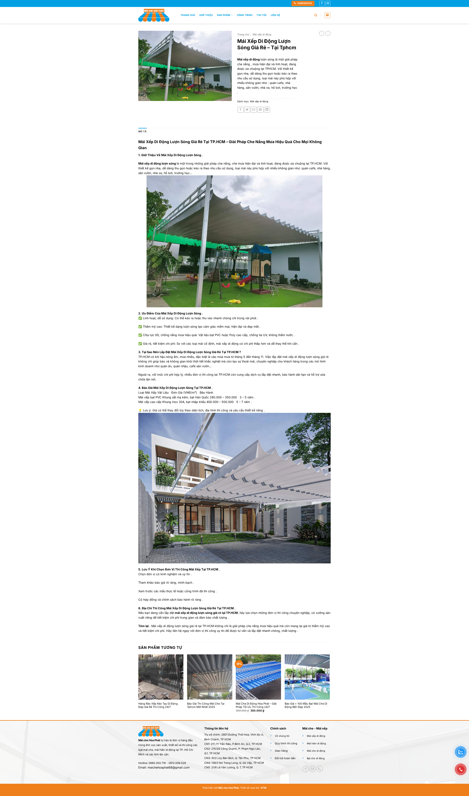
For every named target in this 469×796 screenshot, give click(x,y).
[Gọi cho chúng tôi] (319, 769)
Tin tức (261, 15)
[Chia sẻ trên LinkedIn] (267, 110)
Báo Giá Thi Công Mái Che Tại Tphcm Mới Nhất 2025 (205, 705)
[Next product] (321, 33)
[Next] (329, 687)
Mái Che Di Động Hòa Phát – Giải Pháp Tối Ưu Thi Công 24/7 (256, 705)
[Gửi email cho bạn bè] (254, 110)
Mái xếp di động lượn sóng (157, 163)
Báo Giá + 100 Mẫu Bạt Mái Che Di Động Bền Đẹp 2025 (306, 705)
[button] (327, 15)
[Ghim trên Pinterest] (260, 110)
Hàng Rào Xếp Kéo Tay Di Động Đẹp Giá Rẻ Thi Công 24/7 (158, 705)
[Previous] (138, 687)
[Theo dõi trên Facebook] (322, 3)
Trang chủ (187, 15)
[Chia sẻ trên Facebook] (241, 110)
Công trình (245, 15)
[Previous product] (327, 33)
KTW (263, 787)
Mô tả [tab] (142, 131)
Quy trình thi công (286, 743)
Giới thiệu (206, 15)
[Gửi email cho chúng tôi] (327, 3)
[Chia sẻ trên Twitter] (247, 110)
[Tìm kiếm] (315, 15)
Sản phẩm (223, 15)
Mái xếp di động (262, 34)
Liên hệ (275, 15)
